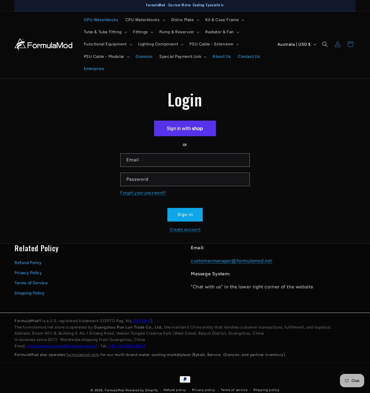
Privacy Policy (28, 272)
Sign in (185, 214)
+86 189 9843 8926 (126, 346)
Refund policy (175, 390)
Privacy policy (203, 390)
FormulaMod (114, 390)
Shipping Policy (29, 293)
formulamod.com (82, 354)
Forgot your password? (143, 192)
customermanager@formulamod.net (231, 260)
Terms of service (234, 390)
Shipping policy (266, 390)
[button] (145, 20)
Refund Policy (28, 262)
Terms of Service (31, 283)
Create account (185, 229)
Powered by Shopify (141, 390)
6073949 (142, 320)
